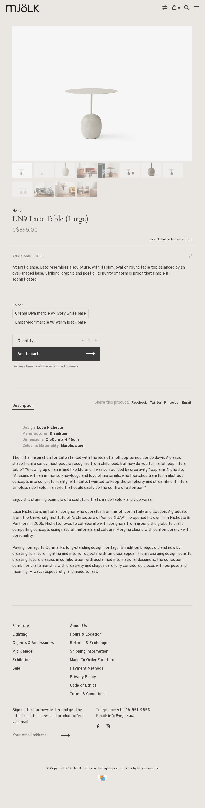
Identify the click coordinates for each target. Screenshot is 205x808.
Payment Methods (87, 668)
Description (23, 405)
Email (186, 403)
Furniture (20, 626)
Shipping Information (89, 651)
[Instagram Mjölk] (108, 727)
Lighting (20, 634)
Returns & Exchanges (90, 643)
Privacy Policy (83, 677)
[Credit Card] (102, 779)
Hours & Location (86, 634)
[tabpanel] (102, 93)
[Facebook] (98, 727)
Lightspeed (111, 769)
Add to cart (28, 354)
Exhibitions (22, 660)
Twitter (156, 403)
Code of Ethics (83, 685)
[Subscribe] (64, 735)
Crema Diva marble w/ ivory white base (50, 313)
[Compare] (165, 8)
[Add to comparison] (190, 256)
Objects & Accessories (33, 643)
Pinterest (172, 403)
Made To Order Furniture (92, 660)
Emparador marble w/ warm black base (50, 322)
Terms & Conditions (88, 694)
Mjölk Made (22, 651)
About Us (78, 626)
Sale (16, 668)
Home (17, 211)
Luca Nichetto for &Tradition (170, 239)
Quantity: (26, 341)
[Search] (187, 8)
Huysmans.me (148, 769)
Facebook (139, 403)
